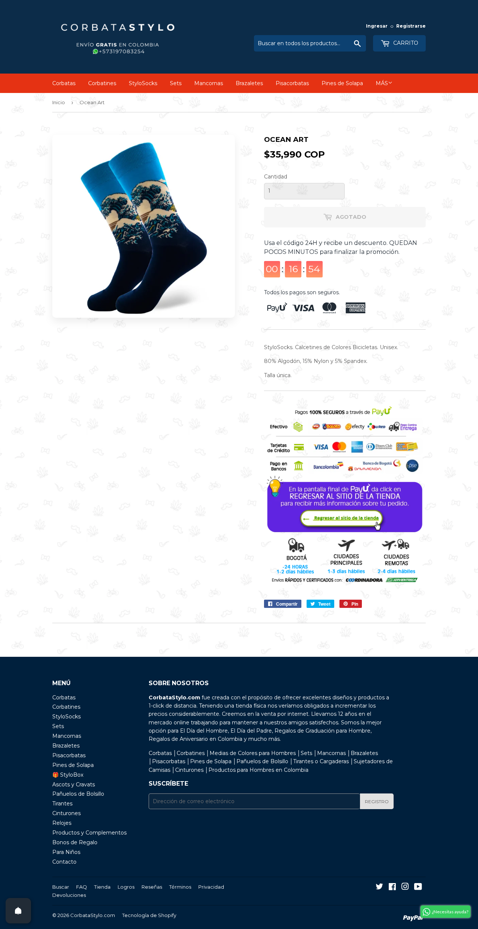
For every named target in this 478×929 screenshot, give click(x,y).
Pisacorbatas (292, 83)
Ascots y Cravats (73, 784)
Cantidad (275, 176)
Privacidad (211, 887)
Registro (377, 801)
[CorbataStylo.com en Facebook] (392, 887)
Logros (126, 887)
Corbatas (63, 83)
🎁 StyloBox (67, 774)
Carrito (405, 43)
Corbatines (102, 83)
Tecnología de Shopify (149, 915)
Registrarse (411, 26)
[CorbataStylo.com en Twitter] (379, 887)
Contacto (64, 861)
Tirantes (62, 803)
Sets (175, 83)
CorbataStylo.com (92, 915)
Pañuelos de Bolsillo (78, 793)
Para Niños (66, 852)
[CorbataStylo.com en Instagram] (405, 887)
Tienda (102, 887)
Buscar (60, 887)
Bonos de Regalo (74, 842)
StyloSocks (143, 83)
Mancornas (208, 83)
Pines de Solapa (342, 83)
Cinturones (66, 813)
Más (382, 83)
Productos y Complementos (89, 832)
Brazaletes (249, 83)
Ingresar (377, 26)
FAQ (81, 887)
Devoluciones (69, 895)
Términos (180, 887)
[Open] (18, 910)
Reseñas (152, 887)
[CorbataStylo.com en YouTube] (418, 887)
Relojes (61, 823)
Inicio (58, 102)
